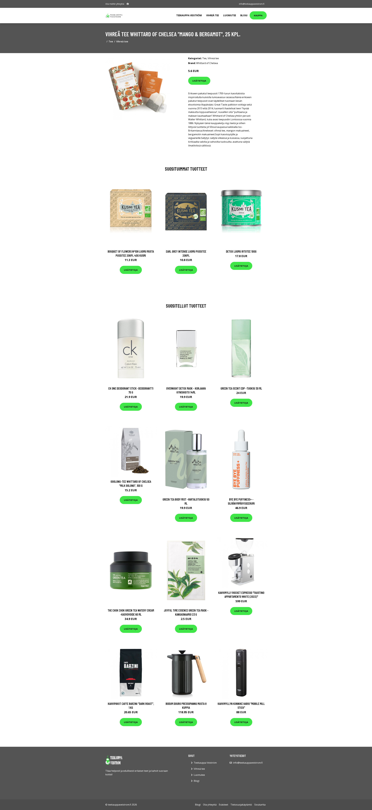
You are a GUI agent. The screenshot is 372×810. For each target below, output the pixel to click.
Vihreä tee (212, 15)
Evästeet (223, 804)
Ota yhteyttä (210, 804)
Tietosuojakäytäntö (241, 804)
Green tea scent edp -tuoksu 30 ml (241, 388)
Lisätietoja (199, 80)
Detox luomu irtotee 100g (241, 251)
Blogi (243, 15)
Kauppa (258, 15)
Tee (111, 41)
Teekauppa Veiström (189, 15)
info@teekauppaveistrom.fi (251, 3)
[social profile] (128, 4)
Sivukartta (259, 804)
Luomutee (229, 15)
